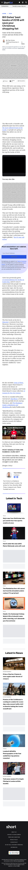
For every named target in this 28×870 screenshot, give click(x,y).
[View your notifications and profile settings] (19, 2)
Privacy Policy (14, 839)
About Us (14, 832)
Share (6, 81)
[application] (14, 163)
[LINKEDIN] (15, 477)
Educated (5, 322)
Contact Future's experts (14, 834)
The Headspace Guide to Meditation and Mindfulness (12, 405)
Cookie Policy (14, 842)
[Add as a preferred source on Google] (14, 852)
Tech (10, 13)
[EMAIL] (17, 477)
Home (4, 13)
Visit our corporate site (19, 861)
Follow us (13, 81)
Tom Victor (11, 40)
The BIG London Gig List (19, 6)
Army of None (18, 383)
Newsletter (22, 80)
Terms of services (21, 261)
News (23, 43)
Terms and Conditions (14, 837)
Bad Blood (14, 399)
